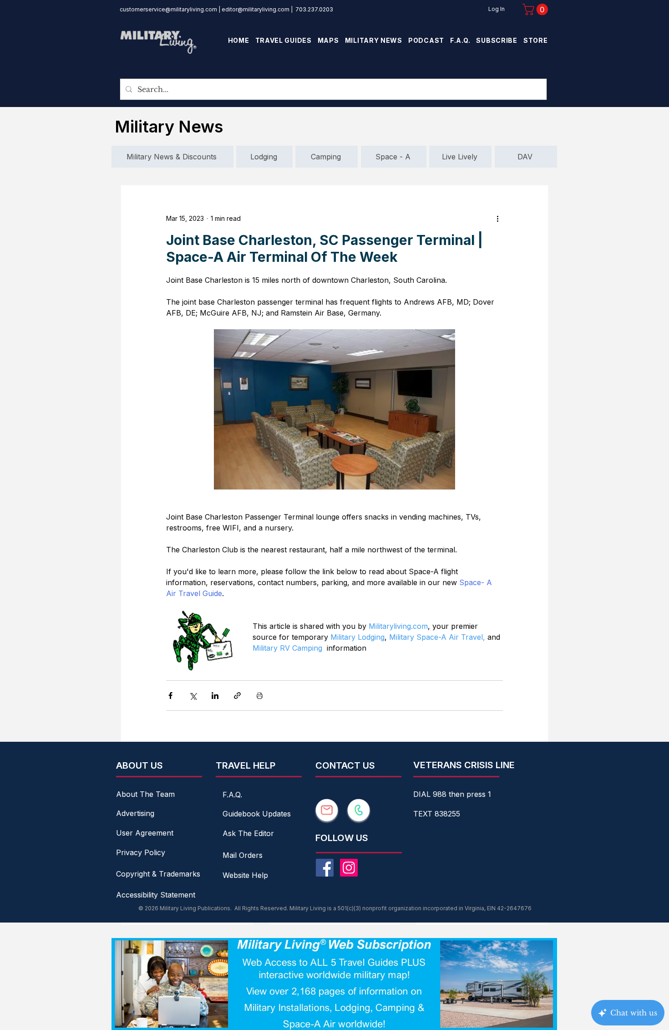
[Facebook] (325, 868)
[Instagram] (349, 868)
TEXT (424, 813)
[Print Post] (259, 695)
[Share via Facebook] (170, 695)
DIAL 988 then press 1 (452, 794)
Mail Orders (243, 855)
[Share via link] (237, 695)
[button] (536, 9)
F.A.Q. (232, 794)
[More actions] (497, 218)
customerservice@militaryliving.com (168, 9)
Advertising (135, 813)
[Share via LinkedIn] (215, 695)
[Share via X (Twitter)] (192, 695)
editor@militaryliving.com (255, 9)
